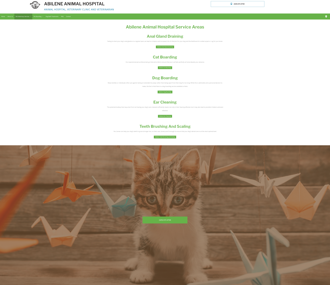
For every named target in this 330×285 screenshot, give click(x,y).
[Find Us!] (326, 16)
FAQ (62, 16)
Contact (68, 16)
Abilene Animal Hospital (74, 3)
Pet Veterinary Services (22, 16)
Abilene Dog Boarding (165, 92)
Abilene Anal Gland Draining (165, 47)
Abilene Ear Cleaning (165, 116)
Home (3, 16)
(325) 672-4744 (165, 220)
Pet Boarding (37, 16)
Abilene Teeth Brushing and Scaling (165, 137)
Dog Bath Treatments (52, 16)
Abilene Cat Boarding (165, 68)
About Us (10, 16)
